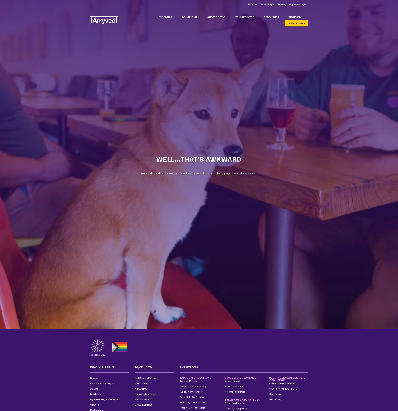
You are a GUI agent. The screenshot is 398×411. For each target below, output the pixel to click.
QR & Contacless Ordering (193, 386)
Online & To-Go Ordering (192, 397)
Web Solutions (142, 399)
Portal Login (267, 4)
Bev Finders (275, 394)
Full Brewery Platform (146, 378)
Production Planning (234, 403)
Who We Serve (216, 17)
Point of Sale (141, 383)
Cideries (94, 389)
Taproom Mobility (188, 381)
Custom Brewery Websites (282, 383)
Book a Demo (296, 23)
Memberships (275, 399)
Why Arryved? (244, 17)
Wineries (94, 405)
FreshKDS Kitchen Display (193, 408)
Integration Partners (234, 392)
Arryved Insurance (233, 386)
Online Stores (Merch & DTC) (283, 389)
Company (295, 17)
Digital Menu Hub (143, 405)
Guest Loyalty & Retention (193, 402)
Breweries (95, 378)
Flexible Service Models (192, 392)
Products (165, 17)
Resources (271, 17)
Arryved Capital (232, 381)
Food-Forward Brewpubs (102, 383)
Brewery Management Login (292, 4)
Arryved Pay (141, 389)
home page (223, 173)
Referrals (252, 4)
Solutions (189, 17)
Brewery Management (146, 394)
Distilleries (95, 394)
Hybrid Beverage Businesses (104, 399)
